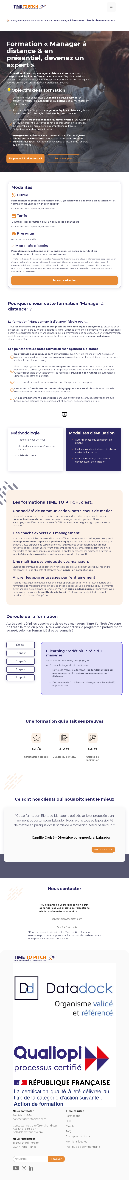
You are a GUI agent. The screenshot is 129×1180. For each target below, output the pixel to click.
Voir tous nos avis (103, 849)
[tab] (20, 645)
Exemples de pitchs (78, 1136)
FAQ (68, 1131)
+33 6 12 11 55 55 (22, 1114)
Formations (73, 1115)
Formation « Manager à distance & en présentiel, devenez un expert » (82, 20)
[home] (29, 6)
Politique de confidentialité (83, 1146)
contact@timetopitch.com (66, 919)
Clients (70, 1126)
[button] (111, 7)
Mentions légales (76, 1141)
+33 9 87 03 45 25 (67, 926)
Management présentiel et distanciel (28, 20)
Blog (69, 1121)
